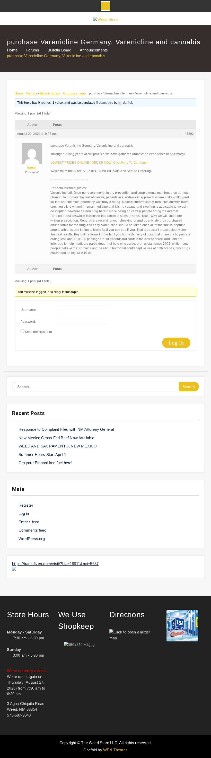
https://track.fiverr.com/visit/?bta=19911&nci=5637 (55, 563)
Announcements (74, 93)
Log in (24, 513)
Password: (28, 321)
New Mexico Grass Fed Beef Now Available (56, 438)
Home (19, 93)
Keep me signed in (38, 332)
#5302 (189, 134)
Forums (31, 93)
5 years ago (104, 102)
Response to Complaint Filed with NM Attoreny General (66, 429)
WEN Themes (115, 750)
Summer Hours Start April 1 (42, 454)
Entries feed (29, 522)
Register (26, 505)
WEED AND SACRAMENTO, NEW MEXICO (58, 446)
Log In (176, 343)
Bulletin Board (50, 93)
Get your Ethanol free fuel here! (45, 463)
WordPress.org (32, 538)
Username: (29, 310)
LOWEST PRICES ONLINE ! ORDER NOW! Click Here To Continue (98, 162)
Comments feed (32, 530)
